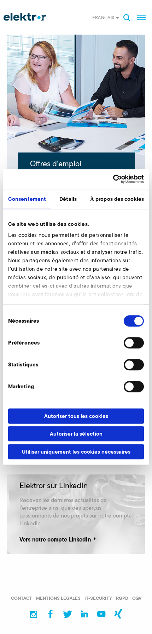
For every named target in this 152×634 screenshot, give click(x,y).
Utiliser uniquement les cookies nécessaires (76, 452)
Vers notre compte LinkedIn (55, 539)
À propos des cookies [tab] (117, 199)
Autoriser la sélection (76, 434)
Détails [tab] (68, 199)
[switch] (134, 342)
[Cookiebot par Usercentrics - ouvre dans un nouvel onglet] (113, 179)
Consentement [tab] (27, 199)
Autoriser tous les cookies (76, 416)
